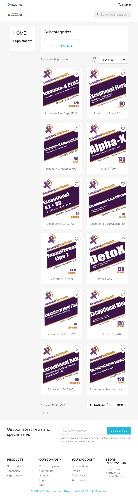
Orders (76, 471)
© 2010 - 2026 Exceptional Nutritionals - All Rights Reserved (69, 491)
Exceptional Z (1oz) (61, 279)
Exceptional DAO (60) (61, 389)
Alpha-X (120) (108, 168)
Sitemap (44, 475)
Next (122, 405)
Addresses (78, 480)
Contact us (14, 4)
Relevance (113, 60)
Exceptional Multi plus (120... (61, 334)
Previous (96, 405)
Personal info (80, 466)
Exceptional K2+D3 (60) (61, 223)
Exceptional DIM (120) (108, 334)
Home (19, 33)
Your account (83, 460)
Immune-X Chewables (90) (61, 168)
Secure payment (49, 466)
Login (42, 480)
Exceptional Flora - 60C (108, 113)
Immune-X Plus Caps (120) (61, 113)
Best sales (13, 471)
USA (41, 484)
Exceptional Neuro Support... (108, 389)
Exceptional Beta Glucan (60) (108, 223)
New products (15, 466)
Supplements (22, 41)
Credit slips (79, 475)
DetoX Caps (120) (108, 279)
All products (14, 475)
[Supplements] (62, 41)
